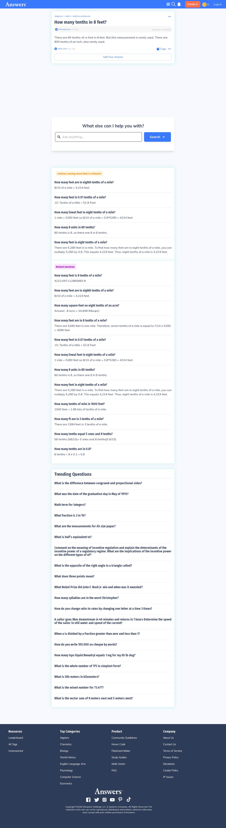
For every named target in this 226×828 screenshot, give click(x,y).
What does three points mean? (74, 576)
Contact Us (169, 744)
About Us (168, 737)
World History (68, 757)
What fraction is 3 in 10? (70, 515)
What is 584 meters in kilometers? (76, 677)
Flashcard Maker (121, 750)
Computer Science (70, 777)
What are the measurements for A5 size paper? (85, 526)
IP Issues (168, 777)
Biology (64, 750)
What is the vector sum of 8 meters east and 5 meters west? (93, 698)
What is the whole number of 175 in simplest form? (87, 666)
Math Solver (118, 764)
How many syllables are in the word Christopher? (86, 598)
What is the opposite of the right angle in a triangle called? (93, 566)
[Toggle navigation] (168, 4)
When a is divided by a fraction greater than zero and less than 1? (97, 634)
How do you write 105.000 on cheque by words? (85, 644)
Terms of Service (172, 750)
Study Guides (119, 757)
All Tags (12, 744)
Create (191, 4)
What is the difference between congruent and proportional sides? (98, 483)
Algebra (64, 737)
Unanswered (15, 750)
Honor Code (118, 744)
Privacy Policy (171, 757)
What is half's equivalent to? (73, 537)
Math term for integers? (70, 505)
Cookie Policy (170, 770)
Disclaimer (169, 764)
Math (67, 16)
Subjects (58, 16)
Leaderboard (15, 737)
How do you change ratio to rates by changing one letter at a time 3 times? (103, 609)
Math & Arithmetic (82, 16)
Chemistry (66, 744)
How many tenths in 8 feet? (80, 22)
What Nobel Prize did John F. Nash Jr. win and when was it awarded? (98, 587)
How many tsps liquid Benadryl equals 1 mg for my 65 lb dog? (94, 655)
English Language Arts (73, 764)
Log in (218, 4)
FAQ (114, 770)
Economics (66, 783)
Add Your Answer (113, 57)
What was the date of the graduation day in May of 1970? (91, 494)
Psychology (66, 770)
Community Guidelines (124, 737)
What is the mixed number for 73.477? (79, 687)
